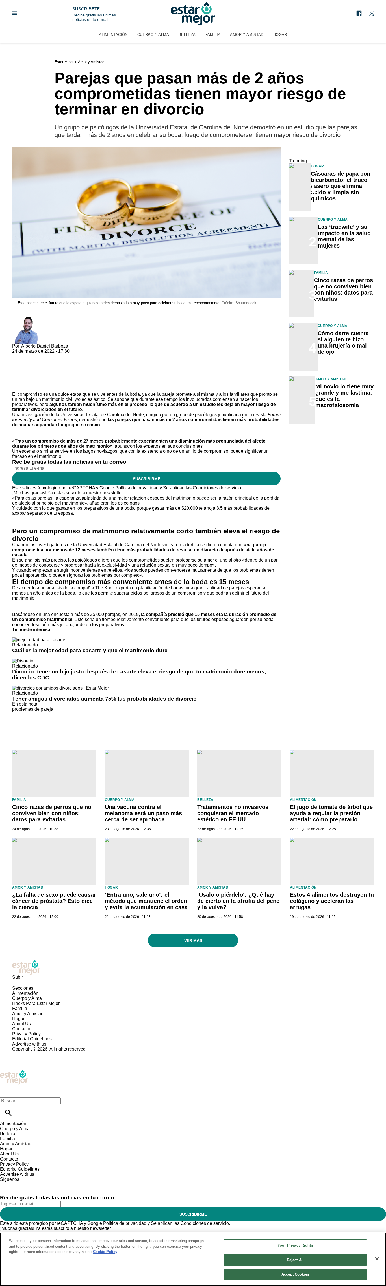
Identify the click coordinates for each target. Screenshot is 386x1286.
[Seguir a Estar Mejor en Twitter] (371, 13)
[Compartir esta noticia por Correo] (60, 356)
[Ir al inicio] (193, 967)
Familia (213, 34)
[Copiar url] (25, 372)
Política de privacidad (137, 487)
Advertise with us (29, 1044)
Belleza (187, 34)
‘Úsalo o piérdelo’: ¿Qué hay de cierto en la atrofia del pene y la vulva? (238, 901)
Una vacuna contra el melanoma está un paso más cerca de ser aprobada (143, 813)
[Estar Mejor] (193, 13)
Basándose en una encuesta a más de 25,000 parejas (66, 614)
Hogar (280, 34)
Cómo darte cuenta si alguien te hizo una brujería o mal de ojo (343, 342)
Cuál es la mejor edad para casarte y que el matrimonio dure (90, 650)
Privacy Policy (26, 1033)
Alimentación (113, 34)
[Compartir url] (18, 385)
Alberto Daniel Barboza (44, 346)
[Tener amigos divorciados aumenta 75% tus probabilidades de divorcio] (60, 688)
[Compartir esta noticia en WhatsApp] (19, 356)
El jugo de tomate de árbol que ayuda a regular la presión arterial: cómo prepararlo (331, 813)
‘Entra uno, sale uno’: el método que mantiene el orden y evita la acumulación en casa (146, 901)
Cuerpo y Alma (153, 34)
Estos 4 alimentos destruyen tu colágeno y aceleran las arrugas (332, 901)
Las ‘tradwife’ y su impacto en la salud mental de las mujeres (344, 236)
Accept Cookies (295, 1274)
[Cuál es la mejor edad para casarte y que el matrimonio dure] (38, 639)
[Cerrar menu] (6, 1091)
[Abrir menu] (14, 13)
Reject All (295, 1260)
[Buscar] (8, 1112)
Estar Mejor (64, 62)
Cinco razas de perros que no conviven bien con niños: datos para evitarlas (343, 289)
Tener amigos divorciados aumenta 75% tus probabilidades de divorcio (104, 699)
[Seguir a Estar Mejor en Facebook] (359, 13)
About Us (21, 1023)
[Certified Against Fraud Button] (32, 1054)
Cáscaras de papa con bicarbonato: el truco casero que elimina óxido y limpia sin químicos (340, 186)
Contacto (21, 1028)
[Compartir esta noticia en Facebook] (33, 356)
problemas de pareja (32, 709)
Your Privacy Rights (295, 1245)
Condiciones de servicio (217, 487)
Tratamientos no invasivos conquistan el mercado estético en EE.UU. (232, 813)
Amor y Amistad (246, 34)
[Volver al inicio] (14, 1072)
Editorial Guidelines (32, 1039)
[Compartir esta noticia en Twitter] (47, 356)
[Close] (377, 1258)
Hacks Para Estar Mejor (36, 1003)
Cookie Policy (105, 1252)
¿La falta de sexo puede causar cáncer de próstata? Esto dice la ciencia (54, 901)
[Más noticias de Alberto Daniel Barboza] (25, 319)
